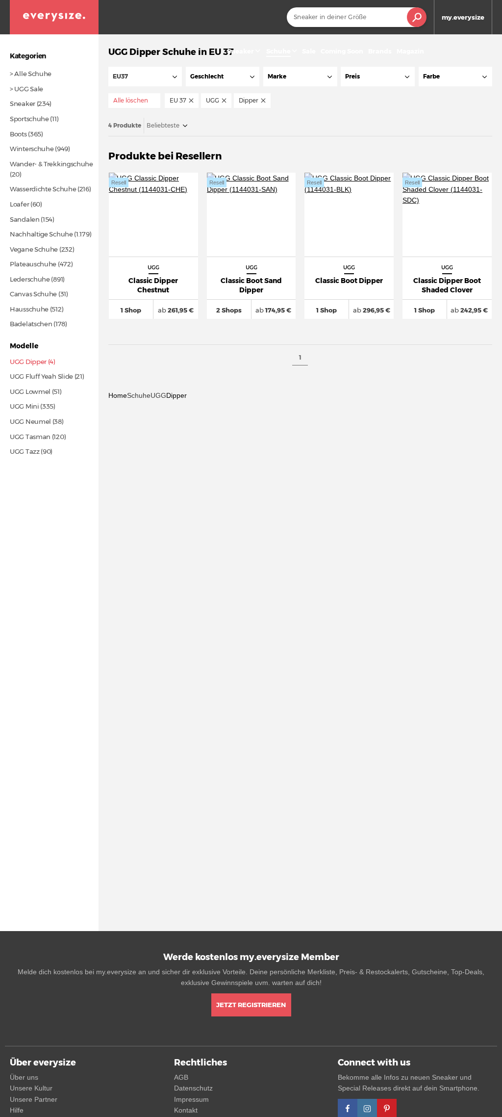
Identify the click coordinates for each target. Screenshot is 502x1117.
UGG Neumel (30, 421)
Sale (309, 51)
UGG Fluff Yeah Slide (41, 376)
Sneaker (240, 51)
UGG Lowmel (30, 391)
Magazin (410, 51)
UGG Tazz (25, 451)
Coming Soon (342, 51)
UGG (158, 395)
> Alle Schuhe (30, 74)
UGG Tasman (30, 437)
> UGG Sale (26, 89)
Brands (380, 51)
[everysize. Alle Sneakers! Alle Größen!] (54, 17)
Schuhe (139, 395)
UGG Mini (24, 406)
